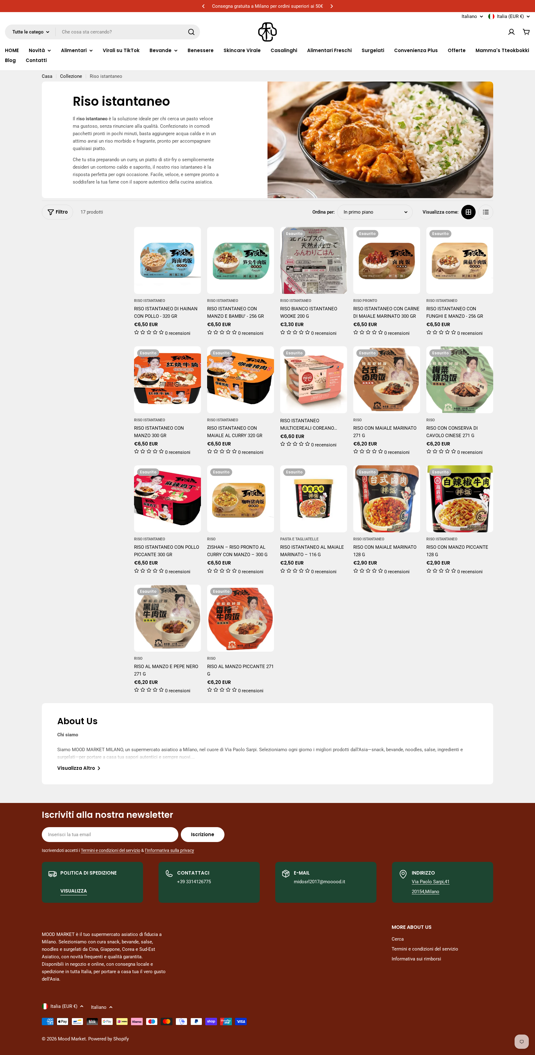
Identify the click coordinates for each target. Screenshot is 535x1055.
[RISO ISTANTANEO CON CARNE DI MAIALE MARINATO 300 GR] (386, 260)
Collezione (71, 76)
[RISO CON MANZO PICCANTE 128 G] (459, 498)
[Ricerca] (191, 32)
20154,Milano (425, 891)
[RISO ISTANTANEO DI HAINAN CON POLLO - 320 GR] (167, 260)
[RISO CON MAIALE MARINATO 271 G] (386, 379)
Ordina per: (323, 212)
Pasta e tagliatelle (299, 539)
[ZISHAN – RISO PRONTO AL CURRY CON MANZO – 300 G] (240, 498)
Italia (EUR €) (510, 16)
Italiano (469, 16)
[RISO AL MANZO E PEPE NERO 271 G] (167, 618)
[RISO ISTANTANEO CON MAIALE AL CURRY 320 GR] (240, 379)
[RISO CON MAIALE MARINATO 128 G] (386, 498)
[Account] (511, 32)
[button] (203, 6)
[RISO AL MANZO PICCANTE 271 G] (240, 618)
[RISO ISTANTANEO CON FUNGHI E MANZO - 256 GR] (459, 260)
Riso (357, 420)
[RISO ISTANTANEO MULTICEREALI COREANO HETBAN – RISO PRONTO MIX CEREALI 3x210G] (313, 379)
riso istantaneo (149, 301)
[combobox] (102, 31)
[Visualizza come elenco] (485, 212)
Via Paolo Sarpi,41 (431, 881)
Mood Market (72, 1039)
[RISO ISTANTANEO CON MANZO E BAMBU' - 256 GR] (240, 260)
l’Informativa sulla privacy (169, 850)
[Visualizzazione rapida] (192, 240)
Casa (47, 76)
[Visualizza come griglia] (468, 212)
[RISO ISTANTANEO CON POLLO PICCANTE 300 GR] (167, 498)
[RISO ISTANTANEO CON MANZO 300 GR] (167, 379)
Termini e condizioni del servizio (110, 850)
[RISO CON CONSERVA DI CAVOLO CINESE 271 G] (459, 379)
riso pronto (365, 301)
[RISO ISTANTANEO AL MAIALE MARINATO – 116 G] (313, 498)
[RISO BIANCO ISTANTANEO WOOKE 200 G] (313, 260)
